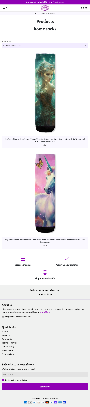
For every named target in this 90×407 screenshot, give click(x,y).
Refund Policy (8, 346)
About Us (6, 335)
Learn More (44, 312)
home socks (51, 13)
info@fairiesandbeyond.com (16, 316)
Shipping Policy (9, 354)
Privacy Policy (8, 350)
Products (42, 13)
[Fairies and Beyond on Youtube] (51, 294)
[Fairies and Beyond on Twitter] (39, 294)
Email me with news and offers (16, 380)
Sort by (6, 41)
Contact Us (7, 339)
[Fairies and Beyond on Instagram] (48, 294)
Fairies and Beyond (51, 398)
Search (5, 331)
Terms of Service (9, 343)
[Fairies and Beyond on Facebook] (42, 294)
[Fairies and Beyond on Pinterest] (45, 294)
